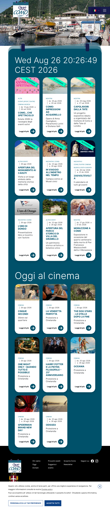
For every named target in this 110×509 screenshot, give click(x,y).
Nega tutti (100, 486)
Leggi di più (24, 131)
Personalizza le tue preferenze (25, 503)
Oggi (34, 464)
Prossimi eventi (54, 461)
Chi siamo (36, 461)
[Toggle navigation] (104, 10)
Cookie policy (46, 489)
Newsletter (68, 464)
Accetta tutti (52, 503)
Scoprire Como (70, 461)
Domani (35, 468)
